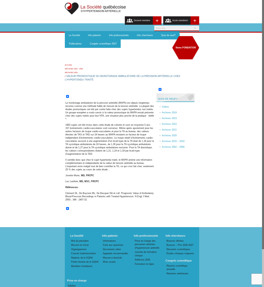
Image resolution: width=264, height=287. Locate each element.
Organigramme (78, 249)
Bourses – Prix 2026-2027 (179, 245)
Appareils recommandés (115, 253)
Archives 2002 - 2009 (74, 69)
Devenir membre (142, 20)
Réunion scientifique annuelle (176, 267)
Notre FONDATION (186, 47)
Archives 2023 (169, 118)
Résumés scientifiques (178, 249)
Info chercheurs (145, 35)
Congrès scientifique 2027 (103, 43)
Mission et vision (80, 245)
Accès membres (180, 20)
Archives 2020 (169, 135)
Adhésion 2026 (142, 259)
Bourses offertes (175, 240)
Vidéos (165, 106)
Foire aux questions (113, 245)
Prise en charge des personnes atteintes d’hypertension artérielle (147, 244)
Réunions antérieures (177, 273)
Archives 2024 (169, 112)
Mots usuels (109, 261)
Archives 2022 (169, 124)
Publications (75, 43)
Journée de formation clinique (146, 254)
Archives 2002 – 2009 (173, 147)
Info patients (94, 35)
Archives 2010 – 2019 (173, 141)
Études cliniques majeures (180, 253)
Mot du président (80, 240)
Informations (109, 240)
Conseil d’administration (83, 253)
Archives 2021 (169, 129)
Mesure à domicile (112, 257)
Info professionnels (119, 35)
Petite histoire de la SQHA (85, 261)
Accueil (68, 65)
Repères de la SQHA (82, 257)
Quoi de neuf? (168, 35)
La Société (74, 35)
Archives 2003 (71, 72)
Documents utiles (112, 249)
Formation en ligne (144, 264)
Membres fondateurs (81, 266)
